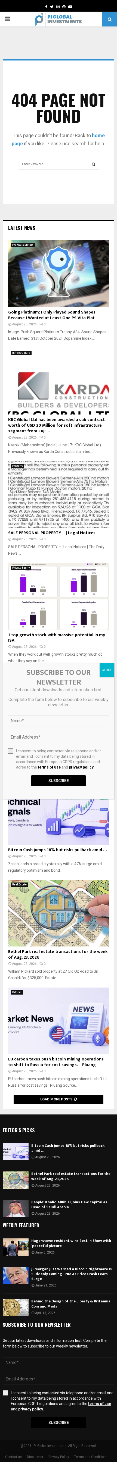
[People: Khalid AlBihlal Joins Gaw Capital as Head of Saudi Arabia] (16, 1208)
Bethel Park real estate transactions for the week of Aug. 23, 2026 (58, 954)
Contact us (13, 1457)
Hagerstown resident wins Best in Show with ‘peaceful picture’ (71, 1243)
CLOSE (107, 670)
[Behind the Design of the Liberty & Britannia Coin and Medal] (16, 1307)
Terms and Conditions (90, 1457)
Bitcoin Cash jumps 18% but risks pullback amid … (57, 850)
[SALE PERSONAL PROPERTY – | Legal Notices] (58, 494)
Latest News (21, 227)
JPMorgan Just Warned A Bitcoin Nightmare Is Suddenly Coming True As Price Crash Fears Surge (71, 1274)
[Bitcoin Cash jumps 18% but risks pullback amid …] (58, 811)
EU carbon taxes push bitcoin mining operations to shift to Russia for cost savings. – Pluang (56, 1062)
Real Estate (19, 884)
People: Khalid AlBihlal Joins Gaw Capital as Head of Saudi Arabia (69, 1204)
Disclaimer (35, 1457)
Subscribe (58, 1422)
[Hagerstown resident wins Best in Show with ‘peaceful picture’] (16, 1246)
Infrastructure (21, 352)
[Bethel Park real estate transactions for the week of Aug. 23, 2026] (58, 913)
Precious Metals (22, 245)
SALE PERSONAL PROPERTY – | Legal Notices (52, 533)
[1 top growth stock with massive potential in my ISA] (58, 596)
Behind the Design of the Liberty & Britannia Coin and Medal (70, 1303)
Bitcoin (16, 992)
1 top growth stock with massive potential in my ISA (56, 637)
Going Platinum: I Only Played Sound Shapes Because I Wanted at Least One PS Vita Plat (52, 315)
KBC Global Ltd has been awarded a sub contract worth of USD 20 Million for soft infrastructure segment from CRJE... (56, 425)
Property (17, 465)
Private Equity (21, 567)
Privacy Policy (58, 1457)
